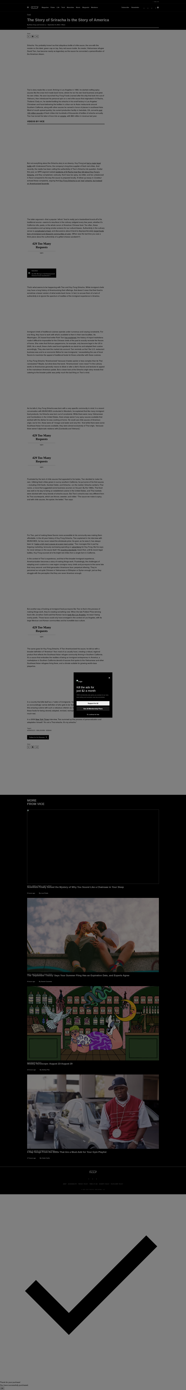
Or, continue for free (93, 714)
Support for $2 (93, 703)
